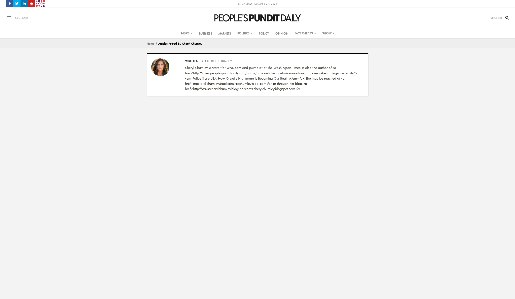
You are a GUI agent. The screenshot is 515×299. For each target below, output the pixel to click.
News (154, 175)
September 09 (272, 189)
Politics (269, 175)
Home (150, 43)
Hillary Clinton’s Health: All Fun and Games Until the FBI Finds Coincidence (310, 182)
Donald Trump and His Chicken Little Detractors (310, 279)
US (161, 175)
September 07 (159, 288)
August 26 (270, 283)
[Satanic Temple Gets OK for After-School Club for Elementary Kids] (163, 67)
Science (156, 274)
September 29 (159, 189)
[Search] (505, 18)
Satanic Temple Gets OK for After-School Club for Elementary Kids (199, 182)
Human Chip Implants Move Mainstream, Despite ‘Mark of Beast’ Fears (198, 281)
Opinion (269, 274)
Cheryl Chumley (218, 61)
